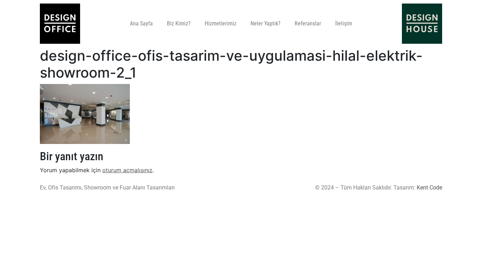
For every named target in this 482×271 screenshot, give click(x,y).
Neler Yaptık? (266, 23)
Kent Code (429, 187)
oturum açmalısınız (127, 170)
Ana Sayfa (141, 23)
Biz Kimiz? (179, 23)
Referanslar (308, 23)
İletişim (343, 23)
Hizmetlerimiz (220, 23)
